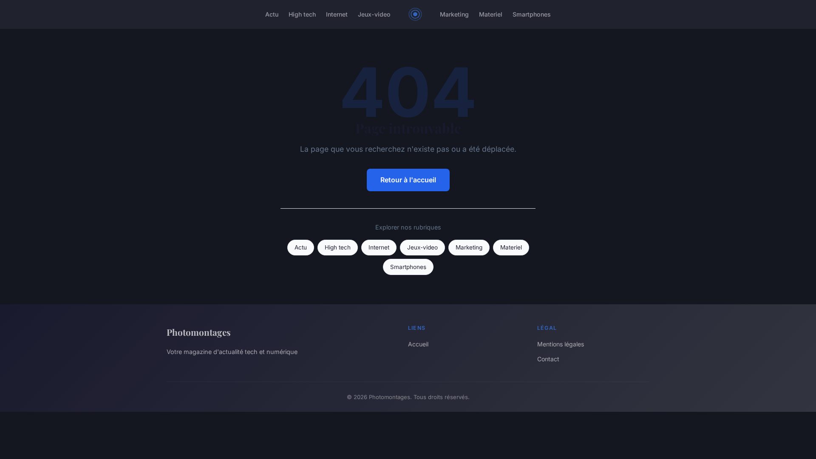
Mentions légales (560, 344)
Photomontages (199, 332)
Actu (271, 14)
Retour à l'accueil (408, 180)
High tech (302, 14)
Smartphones (532, 14)
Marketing (454, 14)
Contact (548, 359)
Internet (337, 14)
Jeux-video (374, 14)
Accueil (418, 344)
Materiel (490, 14)
